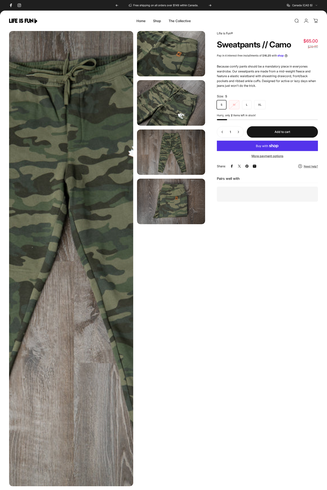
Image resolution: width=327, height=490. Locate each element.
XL (260, 104)
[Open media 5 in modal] (171, 201)
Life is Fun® (225, 33)
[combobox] (302, 5)
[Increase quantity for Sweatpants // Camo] (239, 131)
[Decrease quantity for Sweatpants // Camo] (221, 131)
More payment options (267, 156)
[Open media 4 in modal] (171, 152)
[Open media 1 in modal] (71, 258)
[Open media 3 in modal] (171, 103)
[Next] (210, 5)
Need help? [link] (311, 166)
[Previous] (117, 5)
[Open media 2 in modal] (171, 53)
